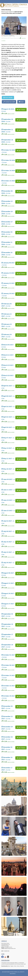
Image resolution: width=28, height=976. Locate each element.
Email (22, 102)
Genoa (18, 966)
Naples (12, 966)
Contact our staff (10, 102)
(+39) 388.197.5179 (8, 947)
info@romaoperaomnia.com (9, 948)
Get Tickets (21, 109)
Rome (9, 966)
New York (22, 966)
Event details (9, 97)
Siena (15, 966)
